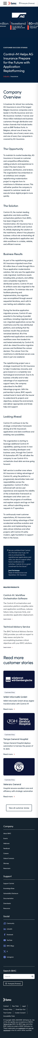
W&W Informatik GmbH (15, 696)
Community (10, 923)
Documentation (8, 898)
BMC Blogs (10, 946)
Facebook (10, 935)
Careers (6, 853)
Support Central (8, 883)
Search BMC (9, 970)
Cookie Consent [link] (20, 1013)
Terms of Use (7, 1024)
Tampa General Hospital (15, 739)
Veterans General (12, 784)
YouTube (9, 940)
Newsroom (6, 868)
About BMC (7, 833)
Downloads (7, 903)
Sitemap (6, 863)
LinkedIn (9, 929)
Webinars (6, 843)
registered (21, 1028)
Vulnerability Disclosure (10, 893)
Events (5, 838)
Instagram (10, 957)
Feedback (6, 848)
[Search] (33, 976)
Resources (6, 908)
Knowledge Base (8, 888)
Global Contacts (8, 858)
